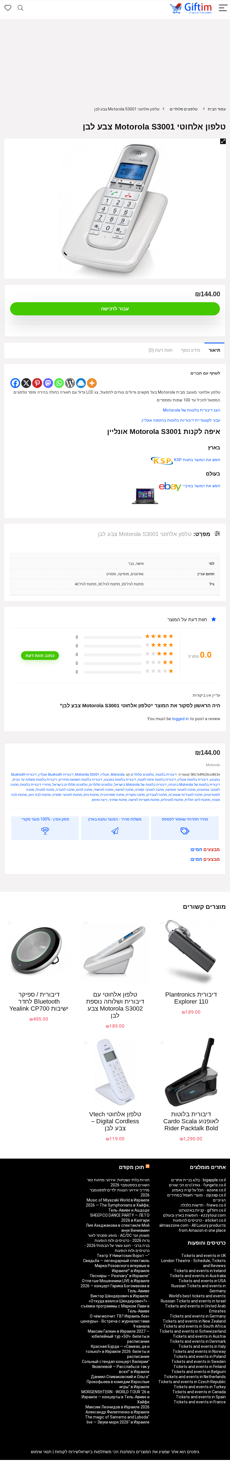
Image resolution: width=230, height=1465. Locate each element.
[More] (92, 383)
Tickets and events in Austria (199, 1336)
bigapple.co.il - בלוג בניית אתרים (198, 1180)
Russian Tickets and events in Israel (193, 1301)
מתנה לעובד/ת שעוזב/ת (186, 795)
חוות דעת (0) (161, 350)
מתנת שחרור (118, 800)
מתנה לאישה (124, 790)
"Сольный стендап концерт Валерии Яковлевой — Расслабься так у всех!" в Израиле (116, 1366)
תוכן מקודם (131, 1167)
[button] (223, 141)
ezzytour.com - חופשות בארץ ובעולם (194, 1215)
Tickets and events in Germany (198, 1316)
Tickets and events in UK (203, 1255)
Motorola (213, 765)
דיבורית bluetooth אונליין (55, 775)
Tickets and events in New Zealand (194, 1321)
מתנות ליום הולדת (197, 800)
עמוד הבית (217, 109)
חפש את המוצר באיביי (200, 486)
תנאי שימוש (41, 1451)
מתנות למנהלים (172, 800)
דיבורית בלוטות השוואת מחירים (80, 780)
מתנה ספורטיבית (112, 795)
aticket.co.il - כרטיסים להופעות (199, 1220)
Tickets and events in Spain (201, 1397)
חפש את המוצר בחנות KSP (196, 459)
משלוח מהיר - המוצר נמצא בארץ (115, 819)
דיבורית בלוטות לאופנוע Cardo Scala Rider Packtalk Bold (191, 1121)
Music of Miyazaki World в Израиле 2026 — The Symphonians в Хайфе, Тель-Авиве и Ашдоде (118, 1205)
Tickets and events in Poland (200, 1356)
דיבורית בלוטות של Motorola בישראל (140, 785)
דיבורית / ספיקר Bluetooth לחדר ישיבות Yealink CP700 (38, 1001)
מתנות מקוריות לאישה (143, 800)
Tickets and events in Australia (198, 1276)
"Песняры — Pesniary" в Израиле (120, 1276)
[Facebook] (15, 383)
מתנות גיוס (91, 795)
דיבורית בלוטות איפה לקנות (157, 780)
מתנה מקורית (135, 795)
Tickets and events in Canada (199, 1392)
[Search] (20, 8)
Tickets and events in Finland (199, 1366)
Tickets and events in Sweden (198, 1361)
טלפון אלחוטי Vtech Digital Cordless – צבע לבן (115, 1121)
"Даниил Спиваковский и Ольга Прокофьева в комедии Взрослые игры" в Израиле (118, 1381)
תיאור (214, 350)
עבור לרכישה (115, 308)
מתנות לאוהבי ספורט (67, 795)
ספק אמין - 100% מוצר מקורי (45, 819)
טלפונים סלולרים (183, 109)
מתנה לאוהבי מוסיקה (180, 790)
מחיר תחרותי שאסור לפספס (185, 819)
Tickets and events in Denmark (198, 1341)
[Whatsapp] (59, 383)
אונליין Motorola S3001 (92, 775)
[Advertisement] (115, 58)
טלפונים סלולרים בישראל (70, 785)
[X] (26, 383)
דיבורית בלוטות (166, 775)
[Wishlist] (7, 8)
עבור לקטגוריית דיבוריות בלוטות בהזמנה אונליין (181, 420)
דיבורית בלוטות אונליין (193, 780)
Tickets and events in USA (202, 1281)
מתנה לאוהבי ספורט (149, 790)
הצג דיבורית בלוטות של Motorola (191, 410)
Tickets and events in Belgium (198, 1371)
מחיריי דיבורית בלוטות (35, 785)
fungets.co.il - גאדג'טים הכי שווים (197, 1185)
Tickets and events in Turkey (200, 1387)
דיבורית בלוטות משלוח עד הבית (35, 780)
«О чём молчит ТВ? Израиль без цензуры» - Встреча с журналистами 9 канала (115, 1321)
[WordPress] (70, 383)
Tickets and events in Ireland (200, 1270)
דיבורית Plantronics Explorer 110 (191, 998)
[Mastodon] (48, 383)
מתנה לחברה (65, 790)
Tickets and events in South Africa (194, 1326)
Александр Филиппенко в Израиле (118, 1412)
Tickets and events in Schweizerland (192, 1331)
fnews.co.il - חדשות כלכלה (203, 1205)
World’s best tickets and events (197, 1296)
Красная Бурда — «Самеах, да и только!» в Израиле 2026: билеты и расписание (117, 1351)
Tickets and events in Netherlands (195, 1376)
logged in (181, 719)
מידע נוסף (190, 350)
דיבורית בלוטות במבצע (120, 780)
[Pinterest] (37, 383)
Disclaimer (36, 1462)
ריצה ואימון (99, 800)
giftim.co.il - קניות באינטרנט (202, 1210)
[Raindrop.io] (81, 383)
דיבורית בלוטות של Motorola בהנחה (194, 785)
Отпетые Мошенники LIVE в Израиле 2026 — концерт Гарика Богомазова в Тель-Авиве (115, 1286)
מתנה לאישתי (103, 790)
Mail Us (19, 1462)
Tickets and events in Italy (202, 1346)
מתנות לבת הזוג (40, 795)
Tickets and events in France (200, 1402)
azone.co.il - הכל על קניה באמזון (199, 1190)
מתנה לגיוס (84, 790)
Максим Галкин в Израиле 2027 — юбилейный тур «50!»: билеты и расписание (119, 1336)
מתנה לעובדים (156, 795)
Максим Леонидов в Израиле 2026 (118, 1407)
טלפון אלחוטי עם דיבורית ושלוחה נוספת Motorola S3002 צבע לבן (115, 1005)
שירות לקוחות (67, 1451)
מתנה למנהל (45, 790)
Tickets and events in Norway (199, 1351)
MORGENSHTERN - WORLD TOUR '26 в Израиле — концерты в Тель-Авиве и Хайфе (115, 1397)
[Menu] (223, 8)
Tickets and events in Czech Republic (192, 1381)
